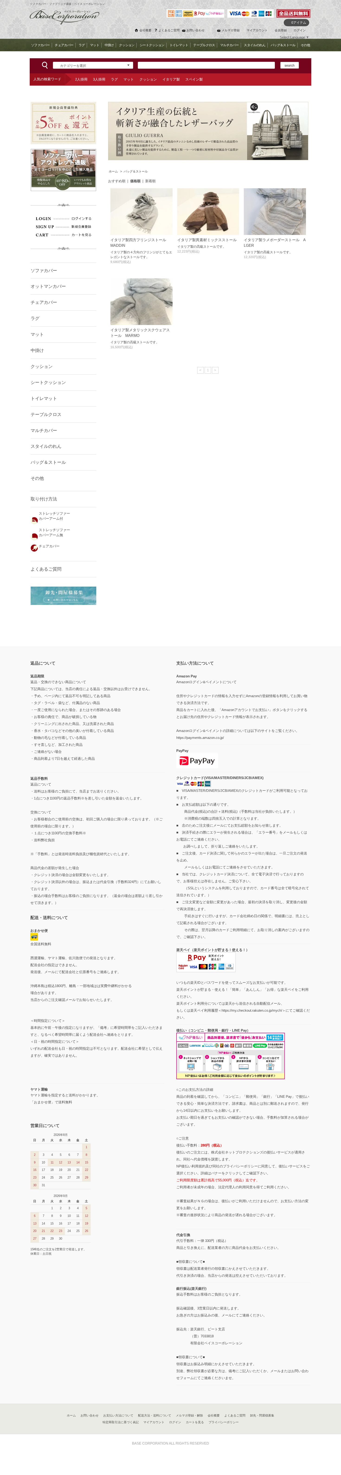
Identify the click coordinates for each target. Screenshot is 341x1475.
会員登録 (281, 30)
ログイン (300, 30)
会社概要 (145, 30)
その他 (305, 45)
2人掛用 (81, 79)
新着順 (150, 181)
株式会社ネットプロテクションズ (237, 1152)
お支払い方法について (118, 1415)
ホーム (113, 171)
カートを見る (195, 1422)
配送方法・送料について (154, 1415)
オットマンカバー (48, 286)
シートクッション (152, 45)
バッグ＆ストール (283, 45)
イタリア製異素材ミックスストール (208, 240)
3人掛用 (99, 79)
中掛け (109, 45)
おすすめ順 (116, 181)
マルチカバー (229, 45)
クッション (126, 45)
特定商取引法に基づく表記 (121, 1422)
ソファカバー (40, 45)
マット (94, 45)
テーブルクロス (204, 45)
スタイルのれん (254, 45)
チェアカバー (64, 45)
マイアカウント (257, 30)
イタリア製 (171, 79)
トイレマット (179, 45)
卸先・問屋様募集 (262, 1415)
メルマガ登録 (231, 30)
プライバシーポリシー (224, 1422)
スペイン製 (194, 79)
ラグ (82, 45)
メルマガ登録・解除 (189, 1415)
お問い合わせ (196, 30)
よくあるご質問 (169, 30)
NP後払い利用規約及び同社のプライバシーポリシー (217, 1166)
